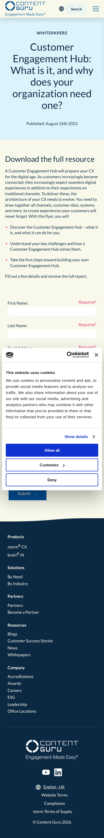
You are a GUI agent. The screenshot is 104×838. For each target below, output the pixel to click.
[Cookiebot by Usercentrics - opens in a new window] (67, 355)
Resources (17, 625)
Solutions (16, 567)
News (13, 648)
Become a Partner (23, 612)
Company (16, 667)
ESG (11, 697)
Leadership (17, 704)
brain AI (16, 555)
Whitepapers (19, 654)
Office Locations (22, 711)
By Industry (18, 583)
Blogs (12, 634)
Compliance (54, 803)
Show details (76, 436)
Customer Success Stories (30, 641)
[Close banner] (96, 355)
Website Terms (54, 795)
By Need (15, 576)
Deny (52, 479)
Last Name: (17, 325)
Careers (15, 690)
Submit (24, 493)
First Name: (18, 303)
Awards (14, 683)
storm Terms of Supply (52, 811)
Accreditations (21, 676)
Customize (49, 465)
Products (16, 536)
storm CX (17, 547)
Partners (15, 596)
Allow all (52, 450)
